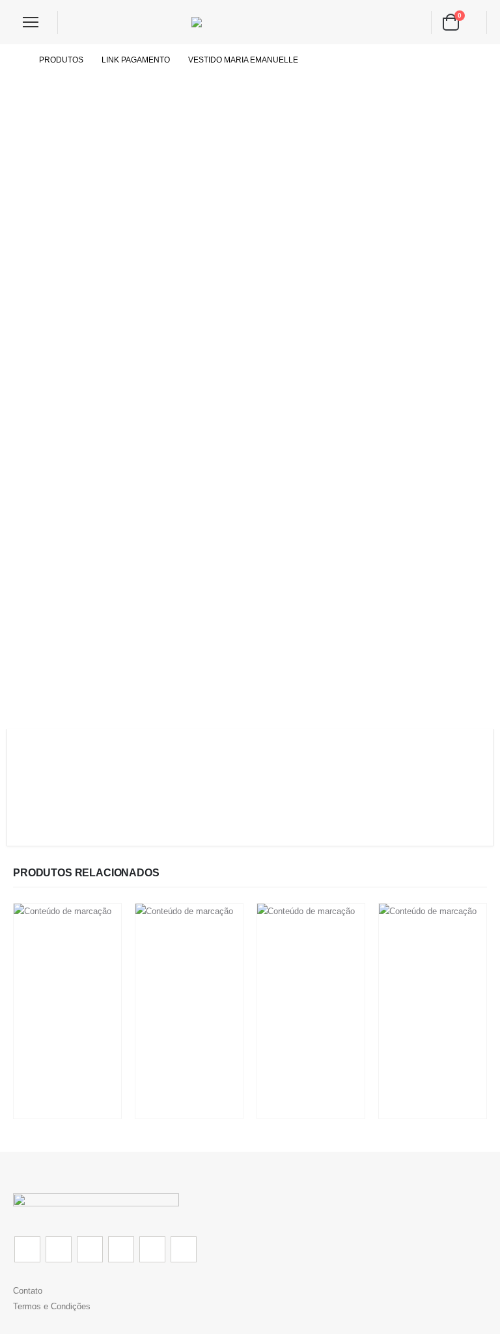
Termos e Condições (51, 1306)
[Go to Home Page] (17, 60)
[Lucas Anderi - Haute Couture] (250, 22)
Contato (27, 1291)
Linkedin (184, 1249)
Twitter (59, 1249)
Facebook (27, 1249)
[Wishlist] (77, 22)
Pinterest (90, 1249)
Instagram (152, 1249)
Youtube (121, 1249)
